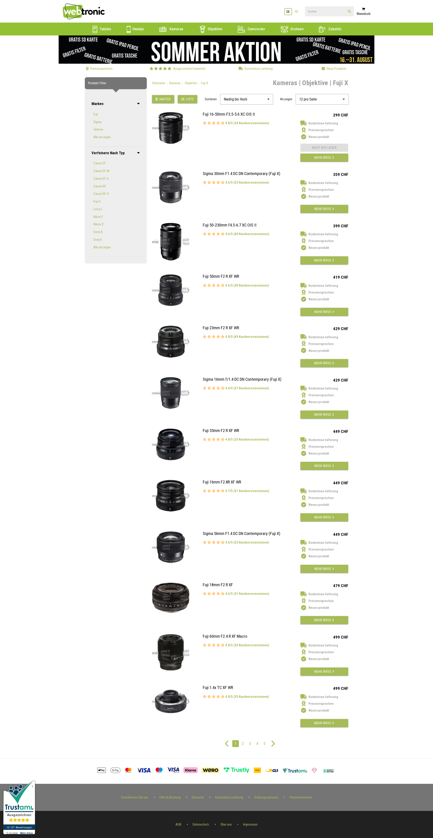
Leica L (98, 209)
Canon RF (99, 186)
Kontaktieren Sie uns (134, 797)
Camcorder (256, 29)
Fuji (95, 114)
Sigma (97, 122)
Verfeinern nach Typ (108, 153)
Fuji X (204, 83)
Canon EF (99, 163)
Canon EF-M (101, 171)
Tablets (105, 29)
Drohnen (297, 29)
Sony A (98, 232)
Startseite (158, 83)
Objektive (214, 29)
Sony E (97, 240)
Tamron (98, 129)
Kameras (176, 29)
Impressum (250, 824)
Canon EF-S (101, 179)
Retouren (198, 797)
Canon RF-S (101, 194)
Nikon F (98, 217)
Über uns (226, 824)
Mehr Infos (323, 157)
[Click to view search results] (349, 11)
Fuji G (97, 201)
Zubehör (334, 29)
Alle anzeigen (102, 137)
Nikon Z (98, 224)
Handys (138, 29)
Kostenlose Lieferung (229, 797)
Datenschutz (201, 824)
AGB (178, 824)
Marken (98, 103)
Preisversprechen (301, 797)
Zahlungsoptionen (266, 797)
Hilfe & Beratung (170, 797)
